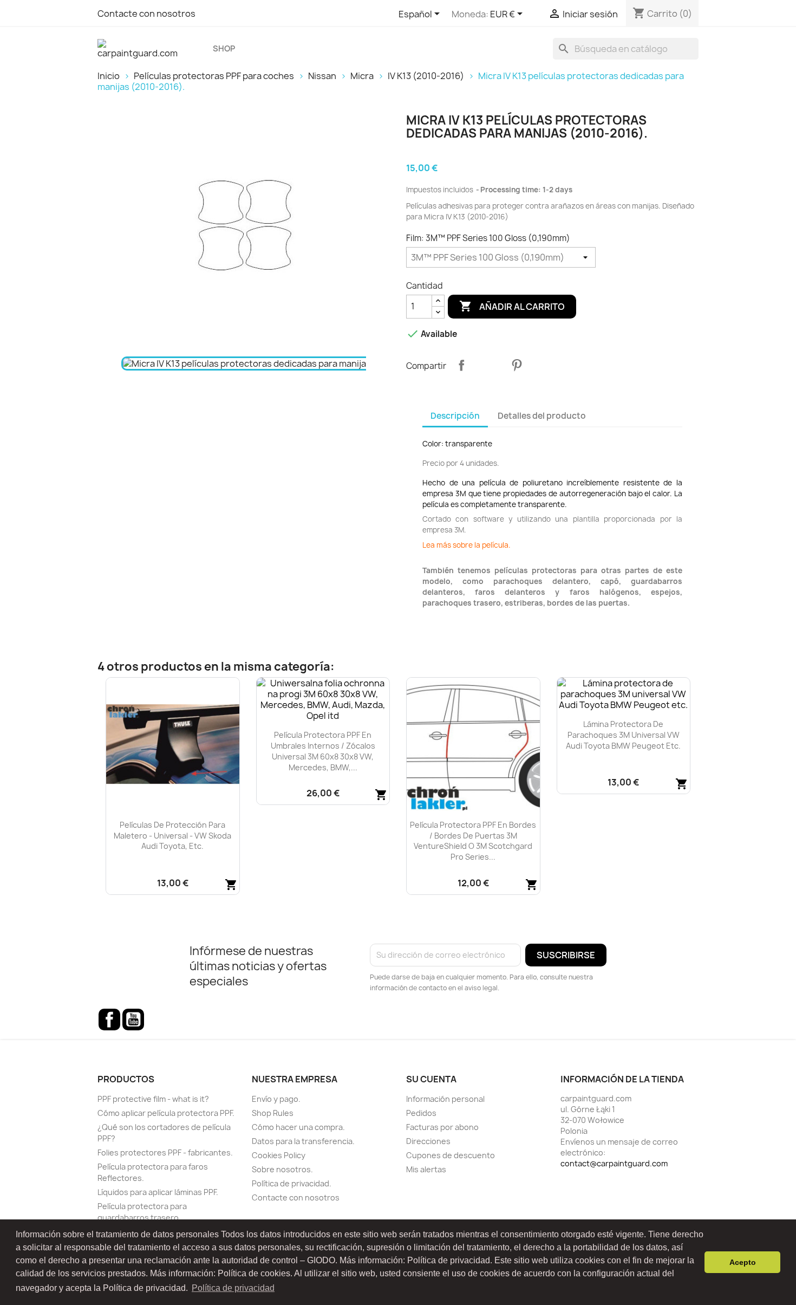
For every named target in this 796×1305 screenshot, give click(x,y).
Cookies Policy (278, 1155)
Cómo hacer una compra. (298, 1127)
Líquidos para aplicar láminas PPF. (157, 1192)
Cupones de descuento (450, 1155)
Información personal (445, 1099)
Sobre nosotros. (282, 1169)
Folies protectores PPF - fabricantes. (165, 1152)
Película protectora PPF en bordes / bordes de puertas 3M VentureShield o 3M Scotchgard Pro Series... (473, 841)
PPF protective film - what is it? (153, 1099)
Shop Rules (272, 1113)
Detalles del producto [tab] (542, 415)
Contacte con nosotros (146, 14)
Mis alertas (426, 1169)
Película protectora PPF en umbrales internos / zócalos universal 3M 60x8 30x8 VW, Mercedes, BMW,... (323, 751)
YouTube (133, 1019)
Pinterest (516, 365)
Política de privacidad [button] (233, 1288)
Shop (224, 48)
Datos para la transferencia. (303, 1141)
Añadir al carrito (512, 306)
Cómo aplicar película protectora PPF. (165, 1113)
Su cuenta (431, 1079)
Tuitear (489, 365)
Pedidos (421, 1113)
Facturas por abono (442, 1127)
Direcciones (428, 1141)
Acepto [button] (742, 1262)
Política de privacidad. (291, 1183)
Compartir (461, 365)
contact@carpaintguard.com (614, 1163)
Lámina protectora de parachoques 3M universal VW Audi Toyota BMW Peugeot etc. (623, 735)
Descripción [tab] (455, 415)
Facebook (109, 1019)
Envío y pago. (276, 1099)
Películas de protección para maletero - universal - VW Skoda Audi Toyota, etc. (172, 836)
